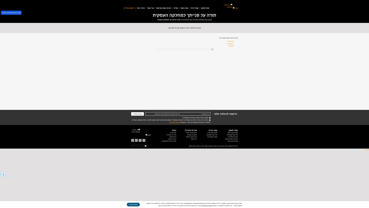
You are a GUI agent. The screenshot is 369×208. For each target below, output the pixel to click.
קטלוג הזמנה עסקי (232, 141)
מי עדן (198, 146)
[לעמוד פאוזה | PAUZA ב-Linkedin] (143, 140)
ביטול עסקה (173, 137)
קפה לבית (194, 8)
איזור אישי (141, 8)
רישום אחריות (129, 8)
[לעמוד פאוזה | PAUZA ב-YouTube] (136, 140)
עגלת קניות (173, 132)
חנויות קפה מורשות (163, 8)
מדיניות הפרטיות (171, 135)
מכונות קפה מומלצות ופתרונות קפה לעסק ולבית (196, 20)
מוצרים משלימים (233, 137)
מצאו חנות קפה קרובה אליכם (11, 12)
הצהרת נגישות (172, 139)
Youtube (231, 46)
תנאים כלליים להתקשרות (169, 141)
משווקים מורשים (192, 135)
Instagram (230, 43)
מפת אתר (204, 146)
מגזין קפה (184, 8)
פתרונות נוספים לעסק (231, 139)
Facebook (230, 41)
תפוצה (367, 150)
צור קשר (150, 8)
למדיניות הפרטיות (206, 205)
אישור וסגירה (133, 204)
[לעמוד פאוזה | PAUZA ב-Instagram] (140, 140)
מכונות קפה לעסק (233, 132)
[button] (3, 174)
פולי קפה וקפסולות (232, 135)
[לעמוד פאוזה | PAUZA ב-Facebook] (132, 140)
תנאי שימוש (192, 146)
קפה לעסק (205, 8)
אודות (176, 8)
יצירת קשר (194, 139)
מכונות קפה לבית (212, 132)
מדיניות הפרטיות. (174, 122)
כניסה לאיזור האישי (191, 132)
